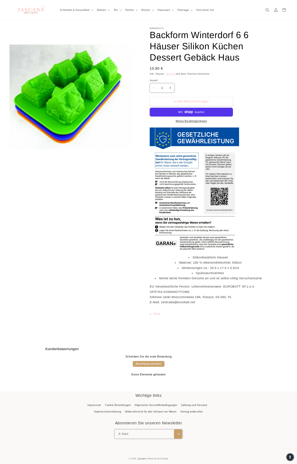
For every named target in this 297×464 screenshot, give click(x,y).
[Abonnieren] (178, 434)
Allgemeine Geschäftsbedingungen (156, 405)
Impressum (94, 405)
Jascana (142, 458)
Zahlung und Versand (194, 405)
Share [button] (156, 313)
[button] (76, 10)
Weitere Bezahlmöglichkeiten (191, 121)
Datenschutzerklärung (107, 411)
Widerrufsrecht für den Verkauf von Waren (150, 411)
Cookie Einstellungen (118, 405)
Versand (170, 74)
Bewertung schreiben (149, 363)
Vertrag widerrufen (191, 411)
